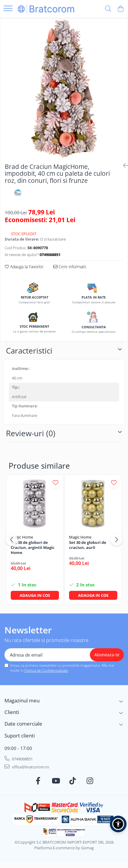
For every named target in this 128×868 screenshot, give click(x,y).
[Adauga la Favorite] (55, 482)
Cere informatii (71, 266)
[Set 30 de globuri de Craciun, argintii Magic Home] (35, 503)
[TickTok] (73, 781)
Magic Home (22, 537)
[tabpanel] (64, 88)
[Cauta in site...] (108, 9)
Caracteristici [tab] (29, 350)
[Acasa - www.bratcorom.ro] (46, 8)
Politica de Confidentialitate (46, 670)
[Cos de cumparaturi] (120, 9)
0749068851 (22, 759)
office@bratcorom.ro (30, 767)
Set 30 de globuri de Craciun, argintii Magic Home (32, 547)
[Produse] (8, 8)
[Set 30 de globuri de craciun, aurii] (93, 503)
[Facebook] (38, 781)
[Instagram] (90, 781)
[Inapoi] (123, 165)
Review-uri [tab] (30, 433)
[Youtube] (55, 781)
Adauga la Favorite (26, 266)
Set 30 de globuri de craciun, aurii (87, 545)
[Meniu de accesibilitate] (118, 824)
